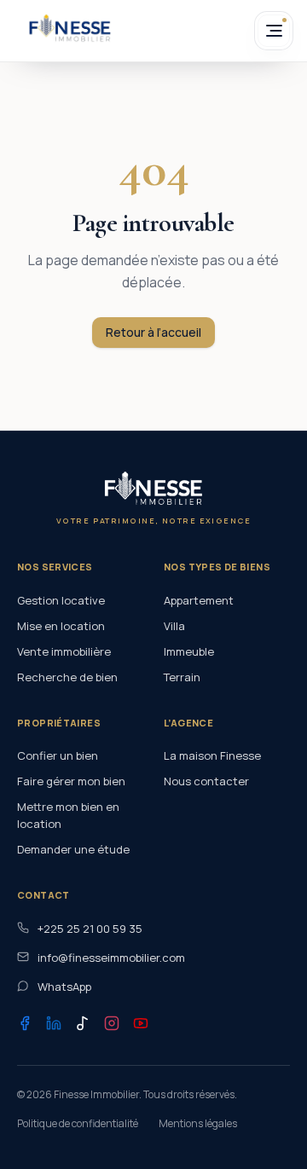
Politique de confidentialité (77, 1123)
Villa (174, 626)
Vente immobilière (64, 651)
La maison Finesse (212, 755)
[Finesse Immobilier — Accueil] (70, 28)
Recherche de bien (67, 677)
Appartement (199, 600)
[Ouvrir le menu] (273, 30)
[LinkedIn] (53, 1023)
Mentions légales (198, 1123)
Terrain (182, 677)
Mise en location (61, 626)
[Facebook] (24, 1023)
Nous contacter (206, 781)
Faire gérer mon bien (71, 781)
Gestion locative (61, 600)
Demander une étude (73, 849)
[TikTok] (82, 1023)
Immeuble (189, 651)
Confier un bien (57, 755)
